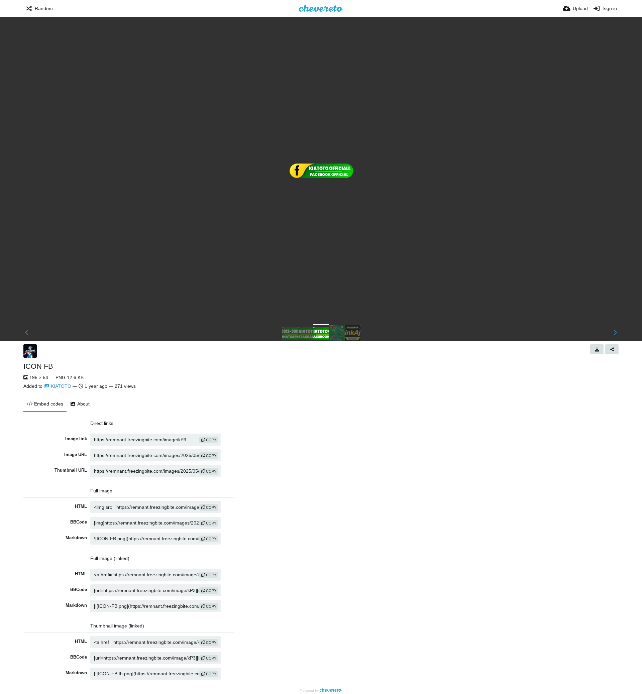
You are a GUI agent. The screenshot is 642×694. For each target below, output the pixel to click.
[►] (615, 332)
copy (210, 440)
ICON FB (38, 366)
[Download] (597, 349)
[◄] (26, 332)
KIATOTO (61, 386)
